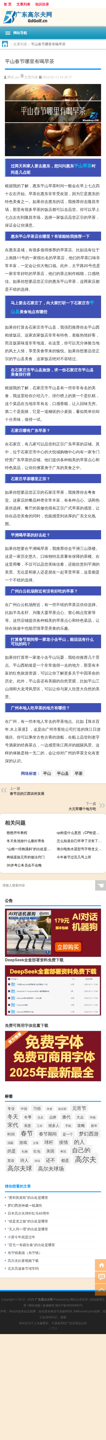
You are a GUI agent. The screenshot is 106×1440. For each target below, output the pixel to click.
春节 (27, 1133)
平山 (78, 165)
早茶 (87, 165)
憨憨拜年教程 (17, 832)
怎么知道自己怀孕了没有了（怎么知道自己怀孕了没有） (81, 840)
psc (17, 77)
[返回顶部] (100, 1289)
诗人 (24, 1160)
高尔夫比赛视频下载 (23, 1260)
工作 (39, 1126)
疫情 (63, 1142)
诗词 (37, 1161)
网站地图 (34, 1305)
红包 (37, 1151)
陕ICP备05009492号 (69, 1305)
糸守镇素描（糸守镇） (25, 1252)
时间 (11, 1133)
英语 (10, 1160)
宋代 (12, 1124)
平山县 (63, 773)
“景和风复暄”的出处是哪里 (28, 1197)
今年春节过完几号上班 (74, 856)
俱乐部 (62, 1109)
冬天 (12, 1116)
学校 (93, 1117)
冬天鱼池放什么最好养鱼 (26, 840)
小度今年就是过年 (21, 1236)
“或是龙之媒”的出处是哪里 (28, 1221)
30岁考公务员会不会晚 (24, 865)
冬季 (28, 1116)
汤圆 (10, 1142)
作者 (49, 1109)
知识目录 (42, 3)
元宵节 (79, 1107)
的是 (11, 1151)
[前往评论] (100, 1277)
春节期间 (48, 1134)
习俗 (37, 1108)
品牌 (52, 1117)
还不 (50, 1159)
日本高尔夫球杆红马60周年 (29, 1213)
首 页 (8, 3)
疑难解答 (48, 1305)
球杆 (48, 1142)
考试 (63, 1151)
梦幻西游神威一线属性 (25, 1205)
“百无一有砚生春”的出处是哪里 (31, 1244)
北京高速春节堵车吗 (23, 1268)
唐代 (66, 1117)
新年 (94, 1125)
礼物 (25, 1151)
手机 (68, 1126)
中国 (24, 1108)
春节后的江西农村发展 (27, 793)
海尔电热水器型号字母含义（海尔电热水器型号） (81, 848)
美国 (50, 1151)
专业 (11, 1108)
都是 (65, 1160)
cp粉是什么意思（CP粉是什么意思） (81, 832)
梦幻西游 (89, 1133)
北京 (40, 1117)
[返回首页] (100, 1264)
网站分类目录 (79, 1299)
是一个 (68, 1134)
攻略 (81, 1125)
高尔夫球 (19, 1168)
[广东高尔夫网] (53, 17)
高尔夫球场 (51, 1168)
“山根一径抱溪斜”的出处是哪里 (30, 848)
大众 (80, 1116)
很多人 (53, 1125)
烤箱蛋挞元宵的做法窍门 (26, 856)
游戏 (23, 1142)
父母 (35, 1143)
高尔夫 (85, 1158)
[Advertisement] (53, 1387)
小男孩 (53, 1328)
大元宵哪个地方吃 (82, 808)
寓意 (27, 1125)
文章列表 (23, 3)
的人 (79, 1141)
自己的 (81, 1150)
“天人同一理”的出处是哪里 (28, 1228)
